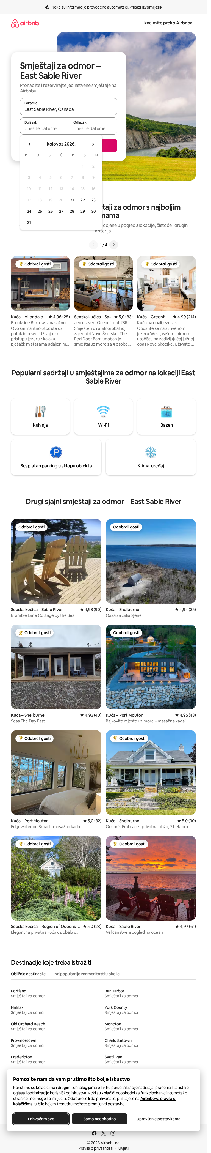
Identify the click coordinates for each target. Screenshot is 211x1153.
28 (72, 211)
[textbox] (44, 128)
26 (50, 211)
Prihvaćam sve (41, 1118)
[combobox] (68, 109)
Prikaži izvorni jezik (145, 7)
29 (82, 211)
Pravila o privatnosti (96, 1148)
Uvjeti (123, 1148)
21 (72, 200)
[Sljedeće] (113, 244)
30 (93, 211)
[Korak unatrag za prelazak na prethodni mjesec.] (29, 144)
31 (29, 222)
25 (40, 211)
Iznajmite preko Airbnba (168, 23)
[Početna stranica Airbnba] (25, 23)
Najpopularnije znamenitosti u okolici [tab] (87, 973)
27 (61, 211)
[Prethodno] (93, 244)
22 (82, 200)
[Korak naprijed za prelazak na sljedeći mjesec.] (93, 144)
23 (93, 200)
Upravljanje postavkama (159, 1118)
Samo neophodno (100, 1118)
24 (29, 211)
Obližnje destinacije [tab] (28, 973)
